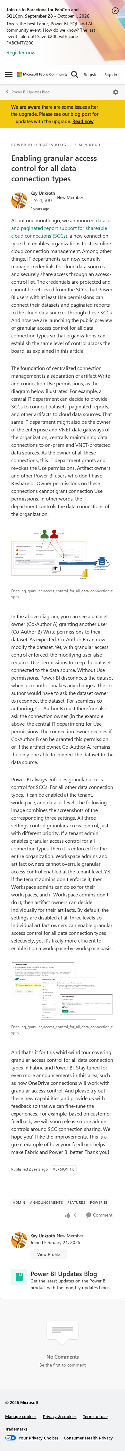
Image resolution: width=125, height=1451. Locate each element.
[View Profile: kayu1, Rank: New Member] (19, 201)
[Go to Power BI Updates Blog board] (19, 1277)
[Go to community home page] (42, 74)
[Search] (75, 74)
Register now (21, 52)
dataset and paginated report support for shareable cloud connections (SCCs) (61, 228)
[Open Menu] (115, 92)
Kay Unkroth (42, 193)
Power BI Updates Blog (31, 92)
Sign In (110, 74)
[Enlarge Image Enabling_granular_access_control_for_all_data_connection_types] (62, 556)
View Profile (48, 1254)
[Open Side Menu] (9, 74)
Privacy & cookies (60, 1416)
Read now (83, 121)
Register (91, 74)
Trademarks (16, 1428)
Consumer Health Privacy (88, 1437)
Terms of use (95, 1416)
